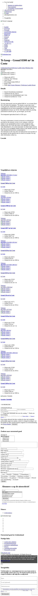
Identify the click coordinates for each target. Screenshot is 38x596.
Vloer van (3, 458)
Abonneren (5, 498)
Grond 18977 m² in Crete (8, 228)
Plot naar (3, 472)
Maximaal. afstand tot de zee (9, 468)
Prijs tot (3, 452)
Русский (6, 30)
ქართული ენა (8, 41)
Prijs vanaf (4, 450)
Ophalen (3, 481)
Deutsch (6, 37)
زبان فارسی (7, 43)
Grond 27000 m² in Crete (8, 205)
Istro (32, 68)
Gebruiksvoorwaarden (10, 548)
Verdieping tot (5, 459)
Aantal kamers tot (6, 463)
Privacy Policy (26, 416)
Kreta (9, 68)
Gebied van (4, 454)
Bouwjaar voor (5, 467)
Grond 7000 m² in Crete (8, 183)
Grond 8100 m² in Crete (8, 338)
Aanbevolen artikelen (10, 542)
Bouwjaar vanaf (5, 465)
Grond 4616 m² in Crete (8, 273)
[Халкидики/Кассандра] (12, 493)
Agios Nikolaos (26, 68)
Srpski (6, 46)
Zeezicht (9, 474)
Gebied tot (4, 456)
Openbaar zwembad (23, 476)
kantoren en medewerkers (15, 5)
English (6, 27)
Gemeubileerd (24, 474)
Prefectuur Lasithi (16, 68)
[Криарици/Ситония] (12, 496)
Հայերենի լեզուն (10, 32)
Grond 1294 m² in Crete (8, 361)
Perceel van (4, 470)
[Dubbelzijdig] (7, 439)
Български (7, 33)
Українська (7, 49)
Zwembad (12, 476)
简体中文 (7, 35)
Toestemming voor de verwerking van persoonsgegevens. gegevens (19, 589)
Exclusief (15, 479)
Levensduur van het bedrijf (15, 8)
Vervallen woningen (24, 478)
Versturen (14, 424)
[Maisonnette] (7, 441)
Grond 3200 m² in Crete (8, 383)
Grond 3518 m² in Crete (8, 316)
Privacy (6, 546)
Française (7, 40)
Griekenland (4, 68)
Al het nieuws (8, 513)
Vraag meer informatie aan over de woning (15, 413)
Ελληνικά (7, 28)
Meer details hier (5, 560)
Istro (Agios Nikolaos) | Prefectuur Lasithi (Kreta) (22, 85)
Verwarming (4, 476)
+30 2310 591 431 (9, 10)
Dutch (6, 38)
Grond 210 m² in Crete (7, 295)
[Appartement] (7, 438)
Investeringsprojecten (10, 543)
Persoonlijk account (9, 550)
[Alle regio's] (12, 492)
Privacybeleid (7, 424)
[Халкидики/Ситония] (12, 495)
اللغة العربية (7, 51)
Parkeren (16, 474)
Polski (6, 45)
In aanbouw (13, 478)
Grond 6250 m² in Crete (8, 250)
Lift (3, 474)
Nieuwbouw (4, 478)
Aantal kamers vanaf (6, 461)
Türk (5, 48)
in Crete (3, 186)
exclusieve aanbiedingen (11, 545)
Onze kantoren (12, 7)
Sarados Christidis (6, 399)
